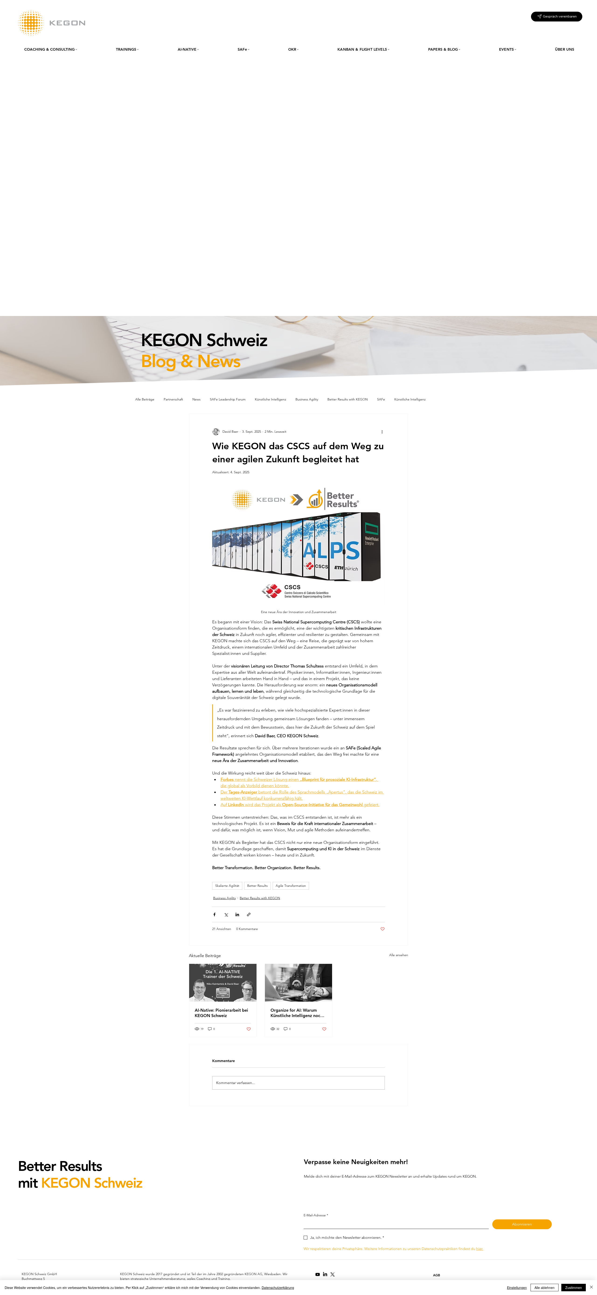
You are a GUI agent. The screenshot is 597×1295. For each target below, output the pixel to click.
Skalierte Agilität (227, 886)
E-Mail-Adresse (316, 1215)
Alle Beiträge (144, 399)
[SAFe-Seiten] (248, 49)
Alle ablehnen (545, 1287)
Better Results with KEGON (347, 399)
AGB (436, 1275)
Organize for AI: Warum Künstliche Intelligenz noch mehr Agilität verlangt (297, 1012)
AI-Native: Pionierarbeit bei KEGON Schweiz (221, 1012)
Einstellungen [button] (517, 1287)
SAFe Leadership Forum (228, 399)
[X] (332, 1274)
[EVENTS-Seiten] (515, 49)
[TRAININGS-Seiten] (138, 49)
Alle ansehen (398, 955)
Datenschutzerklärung (278, 1287)
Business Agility (306, 399)
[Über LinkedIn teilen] (237, 914)
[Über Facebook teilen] (214, 914)
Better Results (257, 886)
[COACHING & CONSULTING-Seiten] (76, 49)
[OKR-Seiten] (297, 49)
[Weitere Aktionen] (382, 431)
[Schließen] (591, 1287)
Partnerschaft (173, 399)
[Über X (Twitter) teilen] (226, 914)
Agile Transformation (291, 886)
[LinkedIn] (325, 1274)
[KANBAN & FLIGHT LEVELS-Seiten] (388, 49)
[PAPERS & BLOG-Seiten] (459, 49)
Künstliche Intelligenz (270, 399)
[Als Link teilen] (248, 914)
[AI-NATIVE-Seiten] (198, 49)
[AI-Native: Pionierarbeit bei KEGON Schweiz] (223, 983)
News (196, 399)
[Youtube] (317, 1274)
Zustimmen (573, 1287)
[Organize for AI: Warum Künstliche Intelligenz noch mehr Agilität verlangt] (298, 983)
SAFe (381, 399)
